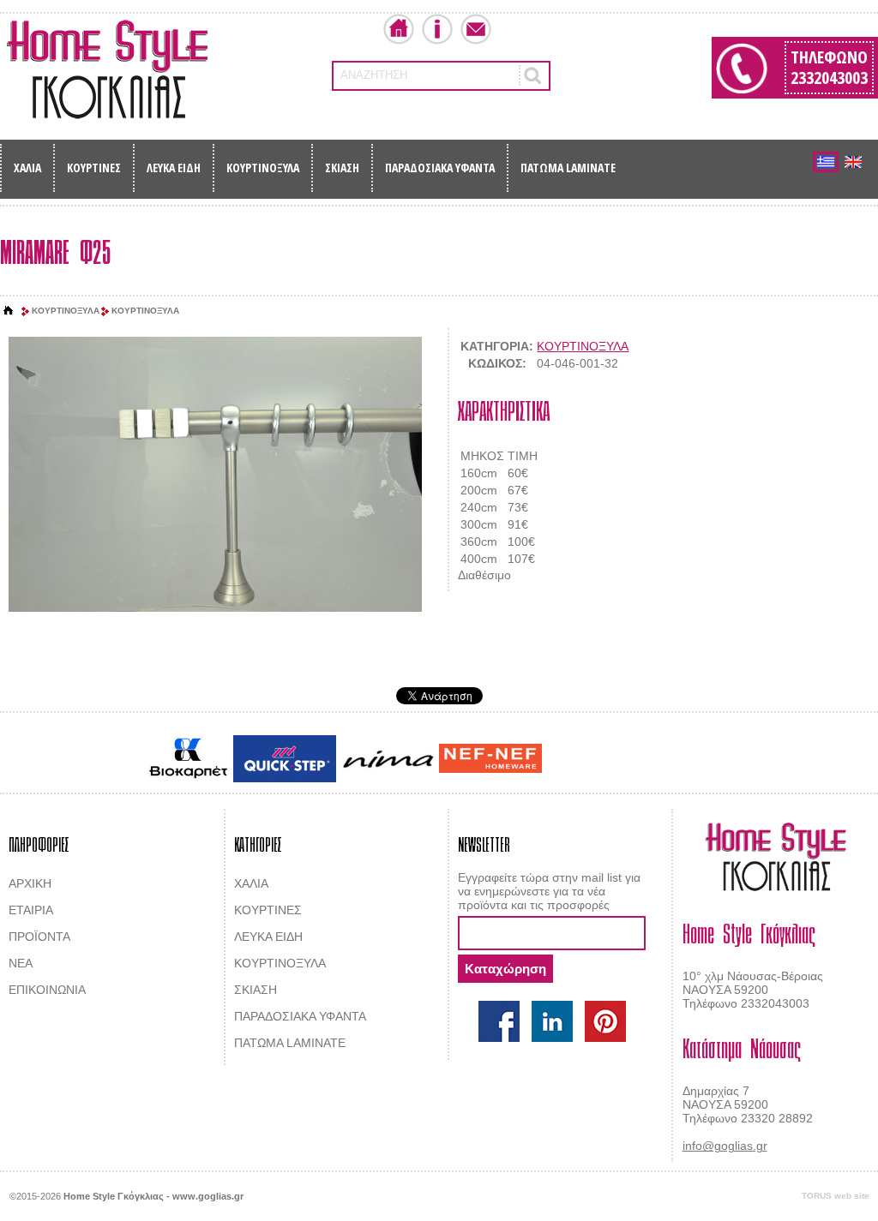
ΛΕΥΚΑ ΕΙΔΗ (174, 167)
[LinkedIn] (552, 1021)
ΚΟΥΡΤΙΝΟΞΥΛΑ (262, 167)
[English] (853, 162)
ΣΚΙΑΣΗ (342, 167)
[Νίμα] (387, 759)
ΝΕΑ (21, 963)
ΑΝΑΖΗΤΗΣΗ (373, 75)
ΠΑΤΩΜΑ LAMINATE (568, 167)
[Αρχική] (8, 311)
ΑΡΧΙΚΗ (30, 883)
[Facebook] (499, 1021)
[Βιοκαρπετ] (188, 758)
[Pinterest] (605, 1021)
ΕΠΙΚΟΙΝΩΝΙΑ (47, 990)
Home (398, 29)
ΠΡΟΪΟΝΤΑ (39, 936)
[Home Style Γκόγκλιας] (107, 69)
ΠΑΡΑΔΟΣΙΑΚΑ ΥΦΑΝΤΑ (440, 167)
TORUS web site (835, 1195)
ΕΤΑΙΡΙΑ (31, 910)
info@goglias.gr (725, 1145)
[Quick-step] (284, 758)
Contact (475, 29)
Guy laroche (575, 760)
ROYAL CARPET (653, 760)
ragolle (716, 760)
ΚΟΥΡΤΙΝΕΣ (94, 167)
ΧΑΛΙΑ (27, 167)
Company (437, 29)
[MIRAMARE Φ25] (215, 475)
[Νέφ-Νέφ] (490, 758)
